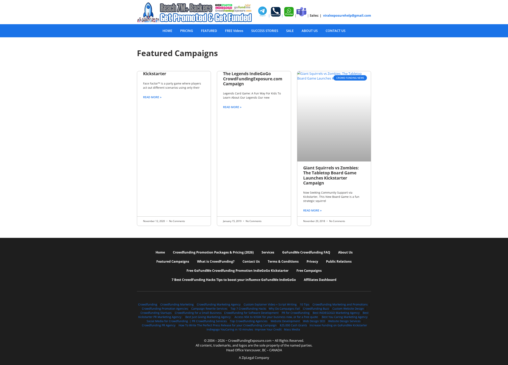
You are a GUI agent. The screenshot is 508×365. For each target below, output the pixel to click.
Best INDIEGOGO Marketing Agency (336, 313)
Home (160, 252)
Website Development (285, 321)
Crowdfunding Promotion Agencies (165, 308)
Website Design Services (344, 321)
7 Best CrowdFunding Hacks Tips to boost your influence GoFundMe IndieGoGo (234, 280)
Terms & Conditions (283, 261)
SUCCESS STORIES (264, 31)
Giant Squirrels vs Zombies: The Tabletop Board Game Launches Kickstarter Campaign (331, 175)
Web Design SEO (314, 321)
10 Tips (304, 304)
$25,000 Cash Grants (293, 325)
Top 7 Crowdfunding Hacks (248, 308)
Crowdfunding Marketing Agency (219, 304)
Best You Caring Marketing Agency (345, 317)
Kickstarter (154, 73)
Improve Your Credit (268, 329)
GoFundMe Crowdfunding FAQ (306, 252)
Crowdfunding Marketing (177, 304)
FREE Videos (234, 31)
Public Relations (339, 261)
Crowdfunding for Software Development (251, 313)
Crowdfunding (147, 304)
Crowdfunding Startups (156, 313)
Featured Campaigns (172, 261)
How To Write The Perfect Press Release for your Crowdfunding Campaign (228, 325)
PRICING (186, 31)
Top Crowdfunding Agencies (248, 321)
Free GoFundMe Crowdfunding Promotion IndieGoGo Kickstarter (238, 270)
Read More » (152, 97)
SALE (290, 31)
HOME (167, 31)
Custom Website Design (348, 308)
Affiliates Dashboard (320, 280)
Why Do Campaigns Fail (284, 308)
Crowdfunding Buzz (316, 308)
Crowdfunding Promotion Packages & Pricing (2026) (213, 252)
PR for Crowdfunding (296, 313)
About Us (345, 252)
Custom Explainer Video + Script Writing (270, 304)
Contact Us (251, 261)
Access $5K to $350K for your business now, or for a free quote (276, 317)
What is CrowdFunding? (216, 261)
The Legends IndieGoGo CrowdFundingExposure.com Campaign (252, 78)
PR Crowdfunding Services (209, 321)
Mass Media (292, 329)
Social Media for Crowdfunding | (169, 321)
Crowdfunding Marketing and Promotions (340, 304)
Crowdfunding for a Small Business (198, 313)
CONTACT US (335, 31)
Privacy (312, 261)
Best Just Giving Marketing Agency (208, 317)
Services (268, 252)
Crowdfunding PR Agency (158, 325)
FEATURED (209, 31)
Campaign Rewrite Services (209, 308)
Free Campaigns (309, 270)
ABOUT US (310, 31)
